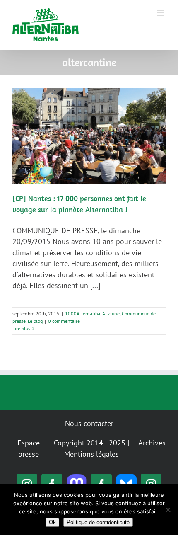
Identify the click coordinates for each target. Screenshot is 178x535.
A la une (111, 313)
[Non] (168, 510)
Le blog (35, 321)
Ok (52, 522)
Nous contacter (89, 423)
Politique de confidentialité (98, 522)
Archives (152, 443)
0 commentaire (64, 321)
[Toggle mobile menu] (161, 12)
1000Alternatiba (82, 313)
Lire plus (21, 328)
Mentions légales (91, 454)
